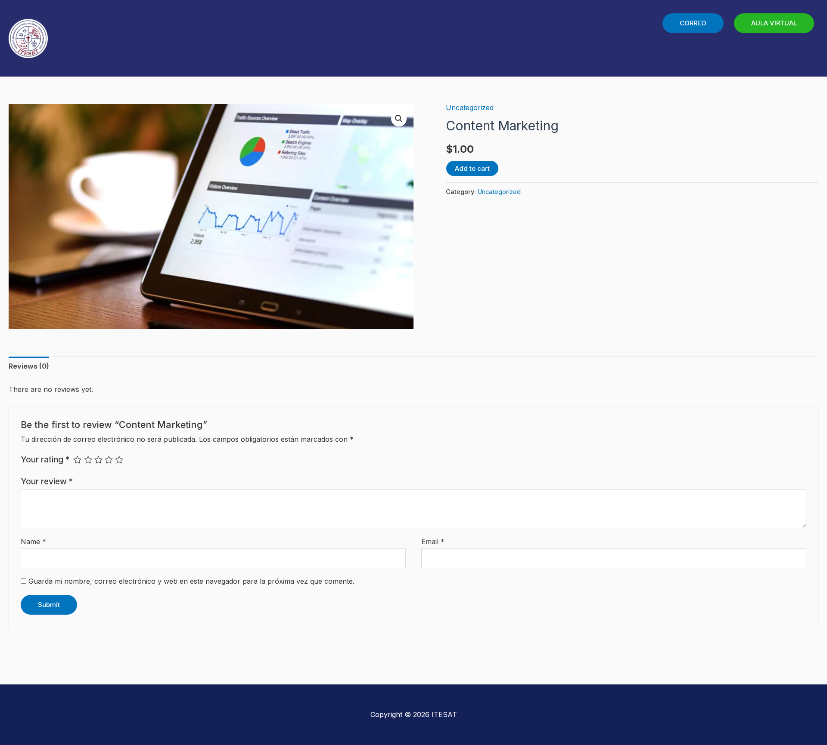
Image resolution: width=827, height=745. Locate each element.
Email (433, 541)
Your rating (45, 459)
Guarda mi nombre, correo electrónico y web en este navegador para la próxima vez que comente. (191, 581)
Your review (47, 481)
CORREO (693, 23)
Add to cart (472, 168)
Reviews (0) (29, 366)
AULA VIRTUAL (774, 23)
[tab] (29, 366)
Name (33, 541)
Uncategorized (470, 107)
